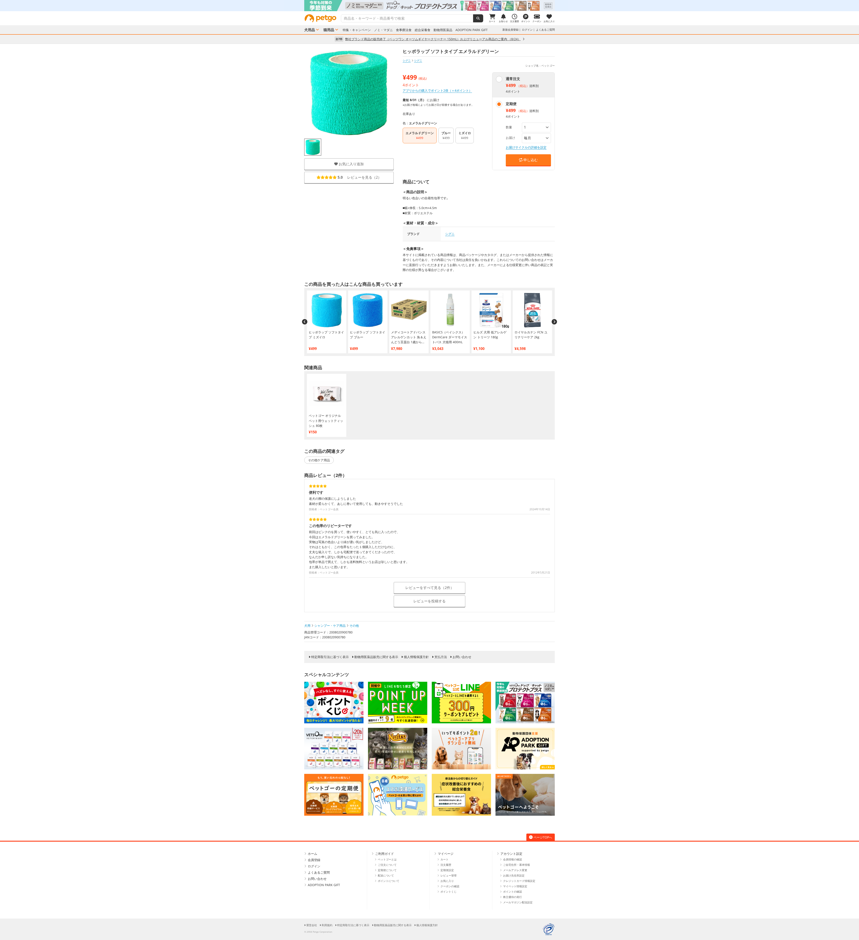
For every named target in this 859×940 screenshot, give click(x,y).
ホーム (312, 853)
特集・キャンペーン (357, 30)
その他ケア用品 (319, 460)
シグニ (407, 60)
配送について (386, 875)
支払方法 (440, 656)
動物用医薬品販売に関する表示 (376, 656)
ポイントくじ (448, 891)
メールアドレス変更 (515, 870)
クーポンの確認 (449, 886)
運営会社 (311, 925)
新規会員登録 (510, 30)
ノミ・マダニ (383, 30)
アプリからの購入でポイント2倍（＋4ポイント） (437, 90)
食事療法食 (404, 30)
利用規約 (327, 925)
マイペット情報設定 (515, 886)
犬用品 (309, 29)
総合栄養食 (422, 30)
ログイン (527, 30)
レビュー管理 (448, 875)
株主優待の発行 (512, 897)
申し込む (530, 159)
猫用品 (328, 29)
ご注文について (387, 865)
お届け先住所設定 (514, 875)
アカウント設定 (511, 853)
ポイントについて (388, 881)
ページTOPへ (543, 837)
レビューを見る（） (359, 177)
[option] (429, 5)
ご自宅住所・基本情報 (516, 865)
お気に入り (447, 881)
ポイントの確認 (512, 891)
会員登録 (314, 860)
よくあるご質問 (545, 30)
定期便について (387, 870)
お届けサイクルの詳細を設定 (526, 147)
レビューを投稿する (429, 601)
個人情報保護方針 (416, 656)
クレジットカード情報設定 (519, 881)
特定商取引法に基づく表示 (330, 656)
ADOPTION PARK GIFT (471, 30)
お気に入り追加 (351, 163)
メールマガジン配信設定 (518, 902)
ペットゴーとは (387, 859)
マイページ (445, 853)
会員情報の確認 (512, 859)
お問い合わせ (462, 656)
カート (444, 859)
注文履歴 (445, 865)
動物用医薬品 (443, 30)
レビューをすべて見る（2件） (429, 587)
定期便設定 (447, 870)
